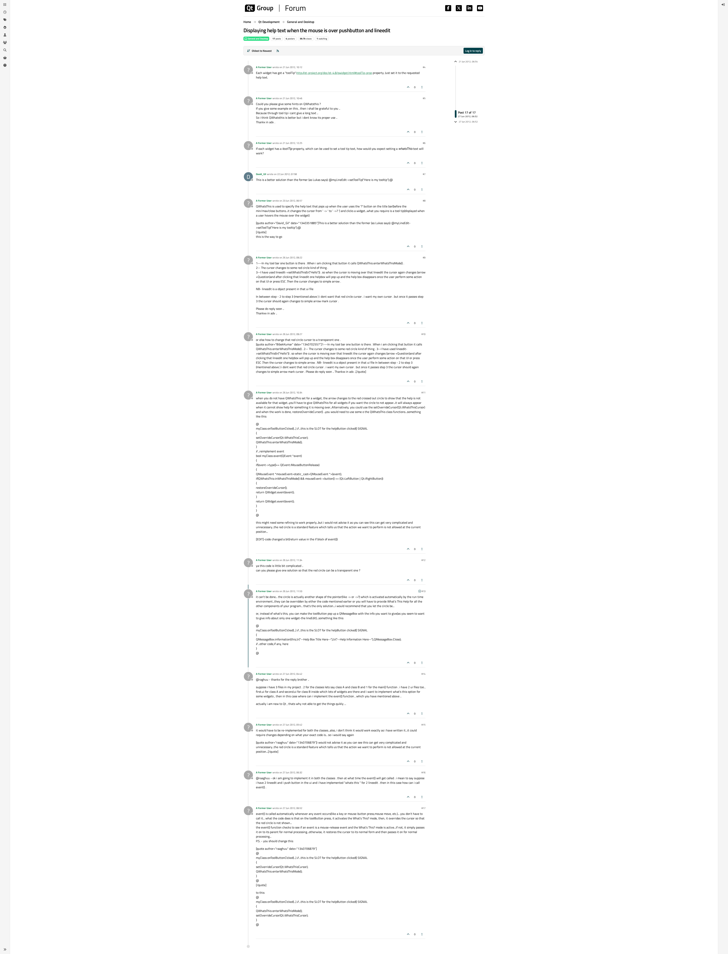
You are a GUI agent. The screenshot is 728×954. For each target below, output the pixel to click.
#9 (424, 257)
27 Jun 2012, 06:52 (292, 808)
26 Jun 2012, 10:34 (292, 392)
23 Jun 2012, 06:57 (292, 200)
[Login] (723, 5)
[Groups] (5, 42)
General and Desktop (257, 38)
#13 (423, 591)
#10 (423, 334)
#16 (423, 772)
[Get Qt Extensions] (5, 58)
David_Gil (261, 174)
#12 (423, 560)
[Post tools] (422, 87)
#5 (424, 98)
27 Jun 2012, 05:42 (292, 724)
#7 (424, 174)
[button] (5, 949)
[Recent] (5, 12)
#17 (423, 808)
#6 (424, 143)
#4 (424, 67)
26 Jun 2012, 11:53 (292, 591)
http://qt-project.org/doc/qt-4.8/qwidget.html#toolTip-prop (334, 73)
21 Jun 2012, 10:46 (292, 98)
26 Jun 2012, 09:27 (292, 334)
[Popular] (5, 27)
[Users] (5, 35)
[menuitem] (723, 5)
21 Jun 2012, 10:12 (292, 67)
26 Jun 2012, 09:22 (292, 257)
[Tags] (5, 20)
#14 (423, 674)
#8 (424, 200)
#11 (423, 392)
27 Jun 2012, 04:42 (292, 674)
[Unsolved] (5, 65)
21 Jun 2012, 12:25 (292, 143)
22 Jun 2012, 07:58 (287, 174)
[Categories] (5, 5)
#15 (423, 724)
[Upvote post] (408, 87)
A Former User (264, 67)
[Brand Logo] (275, 8)
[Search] (5, 50)
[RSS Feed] (278, 51)
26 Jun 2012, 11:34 (292, 560)
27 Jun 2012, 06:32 (292, 772)
